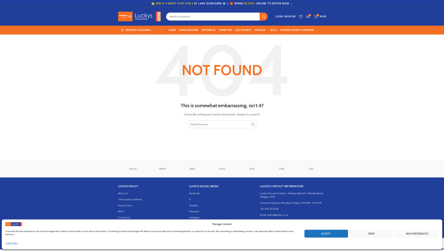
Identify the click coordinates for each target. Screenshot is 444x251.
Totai (252, 168)
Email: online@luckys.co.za (274, 214)
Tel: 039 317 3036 (269, 208)
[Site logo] (139, 16)
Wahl (192, 168)
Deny (371, 233)
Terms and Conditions (130, 199)
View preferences (417, 233)
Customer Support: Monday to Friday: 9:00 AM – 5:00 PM (291, 202)
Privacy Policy (125, 205)
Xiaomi (133, 168)
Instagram (194, 217)
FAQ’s (121, 211)
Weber (162, 168)
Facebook (194, 193)
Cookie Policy (11, 243)
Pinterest (194, 211)
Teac (311, 168)
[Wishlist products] (300, 16)
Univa (222, 168)
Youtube (193, 205)
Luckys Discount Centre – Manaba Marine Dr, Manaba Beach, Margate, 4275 (292, 195)
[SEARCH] (264, 17)
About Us (123, 193)
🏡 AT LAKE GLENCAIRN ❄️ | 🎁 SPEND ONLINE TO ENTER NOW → (222, 3)
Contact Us (124, 217)
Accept (326, 233)
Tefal (281, 168)
